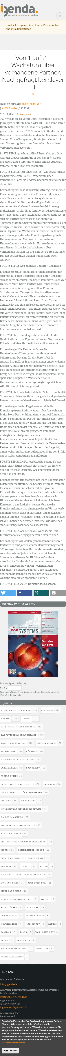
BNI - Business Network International (24, 842)
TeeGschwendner (11, 833)
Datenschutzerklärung (13, 1042)
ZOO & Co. (26, 718)
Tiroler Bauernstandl (14, 948)
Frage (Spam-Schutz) (13, 683)
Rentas (52, 924)
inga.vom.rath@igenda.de (13, 1007)
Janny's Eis (23, 940)
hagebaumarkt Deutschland (17, 759)
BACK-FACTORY (9, 751)
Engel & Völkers (46, 743)
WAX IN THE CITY (44, 932)
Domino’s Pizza (10, 883)
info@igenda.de (8, 984)
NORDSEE (6, 718)
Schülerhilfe (9, 768)
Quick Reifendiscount (31, 850)
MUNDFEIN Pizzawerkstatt (16, 899)
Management (25, 114)
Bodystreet (33, 768)
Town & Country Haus (13, 743)
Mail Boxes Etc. (37, 883)
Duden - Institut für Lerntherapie (22, 792)
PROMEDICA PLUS (35, 916)
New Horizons (9, 924)
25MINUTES (42, 948)
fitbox (5, 940)
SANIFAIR (6, 932)
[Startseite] (19, 10)
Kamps (23, 932)
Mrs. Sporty (33, 924)
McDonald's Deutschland (16, 710)
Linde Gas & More (11, 891)
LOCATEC (25, 866)
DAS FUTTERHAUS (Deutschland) (19, 735)
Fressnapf (47, 710)
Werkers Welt (9, 916)
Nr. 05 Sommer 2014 (32, 103)
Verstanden (10, 1050)
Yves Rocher (32, 907)
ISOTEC (5, 850)
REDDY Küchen (9, 907)
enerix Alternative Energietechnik (22, 858)
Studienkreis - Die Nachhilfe (18, 727)
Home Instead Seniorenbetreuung (21, 809)
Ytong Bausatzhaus (12, 957)
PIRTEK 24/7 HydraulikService (18, 825)
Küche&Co (32, 751)
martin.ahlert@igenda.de (13, 996)
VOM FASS (6, 866)
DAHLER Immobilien (12, 817)
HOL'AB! (44, 866)
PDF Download (11, 108)
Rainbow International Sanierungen (23, 874)
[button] (8, 593)
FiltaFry (6, 801)
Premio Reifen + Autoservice (17, 784)
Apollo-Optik (9, 776)
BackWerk (50, 784)
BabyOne (45, 899)
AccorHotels (28, 801)
